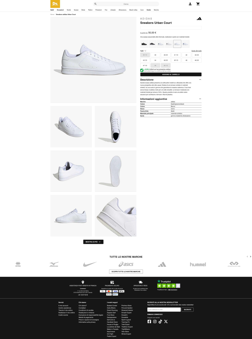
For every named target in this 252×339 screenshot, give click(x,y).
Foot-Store (110, 315)
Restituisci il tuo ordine (140, 290)
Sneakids (124, 317)
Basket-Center (112, 305)
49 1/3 (166, 65)
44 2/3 (166, 60)
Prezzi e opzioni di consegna (89, 320)
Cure (142, 10)
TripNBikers (125, 329)
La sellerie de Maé (113, 327)
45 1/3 (176, 60)
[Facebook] (149, 322)
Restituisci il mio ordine (66, 312)
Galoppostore (111, 317)
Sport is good (126, 320)
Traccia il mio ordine (65, 310)
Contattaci (83, 288)
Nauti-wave (111, 331)
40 (155, 55)
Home (52, 14)
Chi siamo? (83, 305)
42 (186, 55)
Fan (106, 10)
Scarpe (76, 10)
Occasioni (60, 10)
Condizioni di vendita (86, 310)
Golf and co (111, 320)
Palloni (90, 10)
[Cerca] (95, 4)
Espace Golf (111, 312)
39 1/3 (145, 55)
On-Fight (110, 334)
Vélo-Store (125, 331)
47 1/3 (145, 65)
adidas (146, 18)
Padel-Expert (111, 336)
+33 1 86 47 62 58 (83, 295)
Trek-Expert (125, 324)
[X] (166, 322)
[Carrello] (198, 4)
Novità (69, 10)
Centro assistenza (64, 308)
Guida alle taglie (197, 51)
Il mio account (63, 305)
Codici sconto (63, 315)
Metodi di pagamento (86, 317)
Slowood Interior (127, 310)
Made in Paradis (112, 329)
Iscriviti (187, 309)
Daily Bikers (111, 308)
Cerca (126, 4)
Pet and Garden (126, 308)
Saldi (52, 10)
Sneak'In (124, 315)
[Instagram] (155, 322)
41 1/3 (176, 55)
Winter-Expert (126, 334)
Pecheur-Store (126, 305)
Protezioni (98, 10)
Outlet (149, 10)
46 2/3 (197, 60)
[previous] (247, 257)
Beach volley (133, 10)
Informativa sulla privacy (87, 322)
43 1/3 (145, 60)
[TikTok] (160, 322)
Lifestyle (113, 10)
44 (155, 60)
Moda (83, 10)
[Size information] (145, 50)
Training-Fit (125, 322)
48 (155, 65)
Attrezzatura (122, 10)
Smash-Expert (126, 312)
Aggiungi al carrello (171, 74)
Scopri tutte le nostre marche (126, 271)
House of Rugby (112, 324)
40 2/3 (166, 55)
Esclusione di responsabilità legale (91, 315)
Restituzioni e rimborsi (86, 312)
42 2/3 (197, 55)
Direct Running (112, 310)
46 (186, 60)
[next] (250, 257)
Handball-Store (112, 322)
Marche (156, 10)
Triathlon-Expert (127, 327)
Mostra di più (92, 242)
